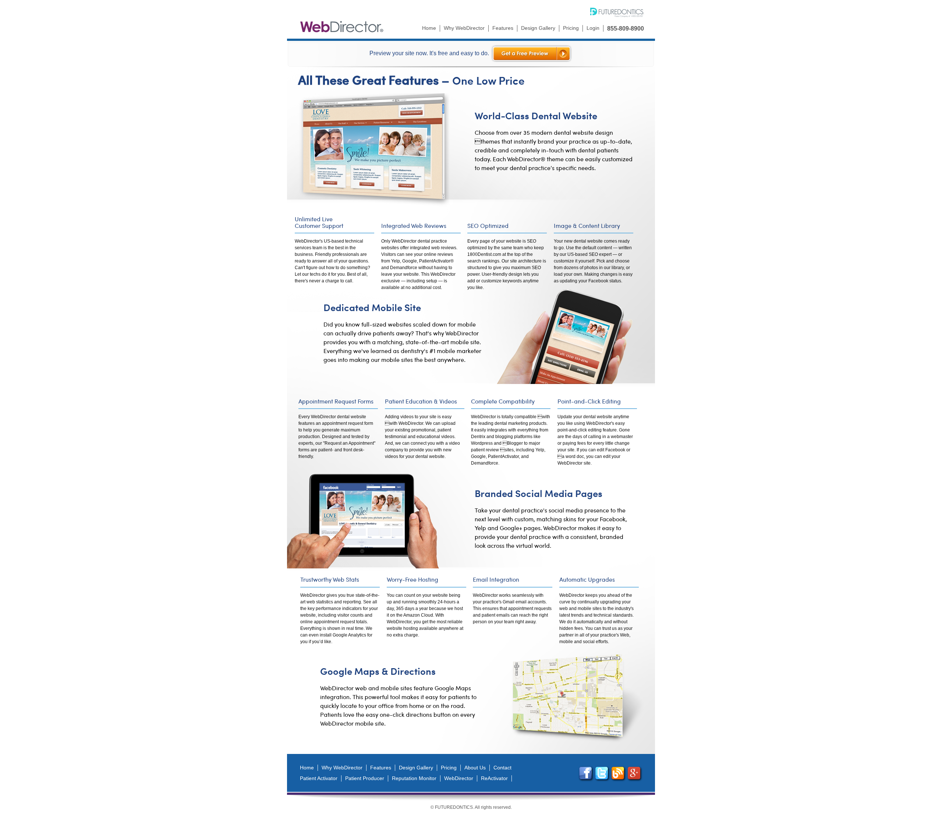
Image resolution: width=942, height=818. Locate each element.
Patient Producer (364, 778)
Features (502, 28)
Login (593, 28)
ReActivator (494, 778)
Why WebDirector (464, 28)
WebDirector (458, 778)
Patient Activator (318, 778)
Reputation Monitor (414, 778)
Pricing (571, 28)
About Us (475, 768)
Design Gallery (538, 28)
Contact (502, 768)
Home (429, 28)
